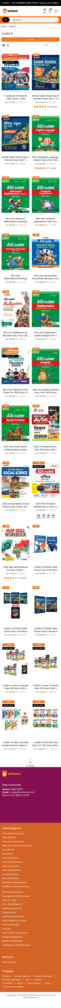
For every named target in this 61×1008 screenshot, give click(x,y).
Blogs (20, 983)
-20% (10, 55)
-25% (36, 116)
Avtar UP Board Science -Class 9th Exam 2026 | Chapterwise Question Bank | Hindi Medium (45, 448)
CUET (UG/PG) (9, 837)
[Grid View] (3, 45)
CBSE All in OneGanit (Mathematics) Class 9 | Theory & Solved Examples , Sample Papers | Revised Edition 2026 (45, 505)
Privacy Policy (34, 983)
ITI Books (6, 928)
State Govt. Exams (10, 866)
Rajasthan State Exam (12, 941)
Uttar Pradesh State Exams (15, 932)
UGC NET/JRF (8, 849)
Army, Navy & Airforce (12, 862)
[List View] (8, 45)
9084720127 (17, 789)
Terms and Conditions (12, 987)
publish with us (22, 976)
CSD (27, 979)
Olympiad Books (10, 874)
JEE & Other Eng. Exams (13, 833)
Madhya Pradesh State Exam (16, 886)
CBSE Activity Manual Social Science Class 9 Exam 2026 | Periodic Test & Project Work (15, 505)
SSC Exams (7, 853)
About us (6, 976)
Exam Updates (9, 962)
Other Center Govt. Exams (14, 920)
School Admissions (11, 870)
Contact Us (7, 983)
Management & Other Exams (16, 896)
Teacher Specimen (11, 979)
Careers (38, 979)
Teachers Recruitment (13, 916)
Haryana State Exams (12, 937)
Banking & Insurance (12, 908)
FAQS (47, 983)
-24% (36, 55)
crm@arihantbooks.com (21, 792)
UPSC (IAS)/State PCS (12, 904)
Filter (30, 39)
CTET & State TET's (10, 858)
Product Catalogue (43, 976)
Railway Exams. (9, 912)
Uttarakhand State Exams (14, 882)
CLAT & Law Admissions (13, 841)
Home (4, 26)
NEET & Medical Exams (12, 892)
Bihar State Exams (10, 878)
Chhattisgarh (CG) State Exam (16, 945)
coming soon (10, 58)
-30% (38, 702)
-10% (6, 463)
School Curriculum (11, 924)
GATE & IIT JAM (9, 900)
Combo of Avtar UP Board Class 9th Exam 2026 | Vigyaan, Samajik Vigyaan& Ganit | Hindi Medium (45, 687)
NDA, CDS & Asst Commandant (17, 845)
